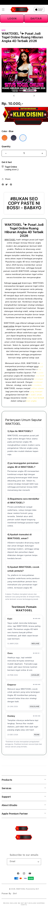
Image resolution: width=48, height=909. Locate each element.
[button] (3, 9)
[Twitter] (7, 185)
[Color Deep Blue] (14, 138)
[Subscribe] (38, 861)
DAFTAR (36, 18)
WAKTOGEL (10, 240)
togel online (9, 326)
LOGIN (12, 18)
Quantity (6, 146)
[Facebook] (3, 185)
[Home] (19, 9)
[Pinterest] (11, 185)
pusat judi (16, 283)
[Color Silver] (23, 138)
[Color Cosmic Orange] (4, 138)
